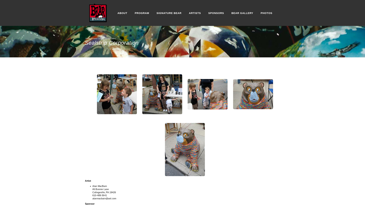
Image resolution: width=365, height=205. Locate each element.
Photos (266, 13)
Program (142, 13)
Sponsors (216, 13)
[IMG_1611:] (162, 94)
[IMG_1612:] (117, 94)
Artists (195, 13)
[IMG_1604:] (253, 94)
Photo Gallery (98, 38)
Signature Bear (169, 13)
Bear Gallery (242, 13)
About (122, 13)
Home (88, 38)
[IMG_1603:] (185, 149)
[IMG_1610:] (208, 94)
